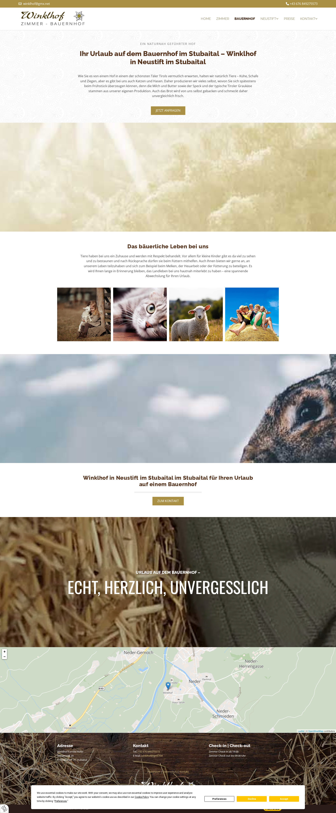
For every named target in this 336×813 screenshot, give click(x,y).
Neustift (268, 19)
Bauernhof (244, 19)
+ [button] (5, 651)
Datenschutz (170, 771)
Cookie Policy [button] (142, 797)
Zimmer (222, 19)
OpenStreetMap (315, 730)
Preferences (219, 799)
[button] (168, 110)
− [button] (5, 657)
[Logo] (54, 19)
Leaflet (301, 730)
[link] (266, 19)
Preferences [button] (61, 801)
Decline (252, 799)
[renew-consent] (4, 808)
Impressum (153, 771)
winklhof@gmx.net (36, 4)
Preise (289, 19)
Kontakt (307, 19)
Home (206, 19)
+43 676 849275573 (304, 4)
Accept (284, 799)
